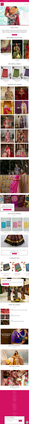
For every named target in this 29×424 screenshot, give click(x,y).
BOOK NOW (14, 347)
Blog (14, 412)
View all (14, 215)
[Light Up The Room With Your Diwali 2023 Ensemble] (5, 311)
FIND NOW (14, 388)
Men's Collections (14, 398)
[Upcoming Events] (14, 378)
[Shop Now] (14, 245)
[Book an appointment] (14, 336)
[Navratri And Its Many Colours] (5, 316)
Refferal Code (14, 409)
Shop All (17, 172)
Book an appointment (14, 413)
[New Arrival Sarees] (14, 357)
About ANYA (14, 392)
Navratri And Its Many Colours (15, 315)
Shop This (12, 172)
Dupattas (14, 397)
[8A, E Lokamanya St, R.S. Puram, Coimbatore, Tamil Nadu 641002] (14, 290)
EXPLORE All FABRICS (7, 209)
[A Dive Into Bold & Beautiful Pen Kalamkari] (5, 322)
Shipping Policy (14, 407)
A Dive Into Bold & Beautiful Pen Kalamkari (17, 321)
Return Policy (14, 403)
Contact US (4, 190)
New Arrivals (14, 391)
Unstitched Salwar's (14, 396)
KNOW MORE (14, 34)
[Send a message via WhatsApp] (27, 422)
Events (14, 414)
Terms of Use (14, 408)
